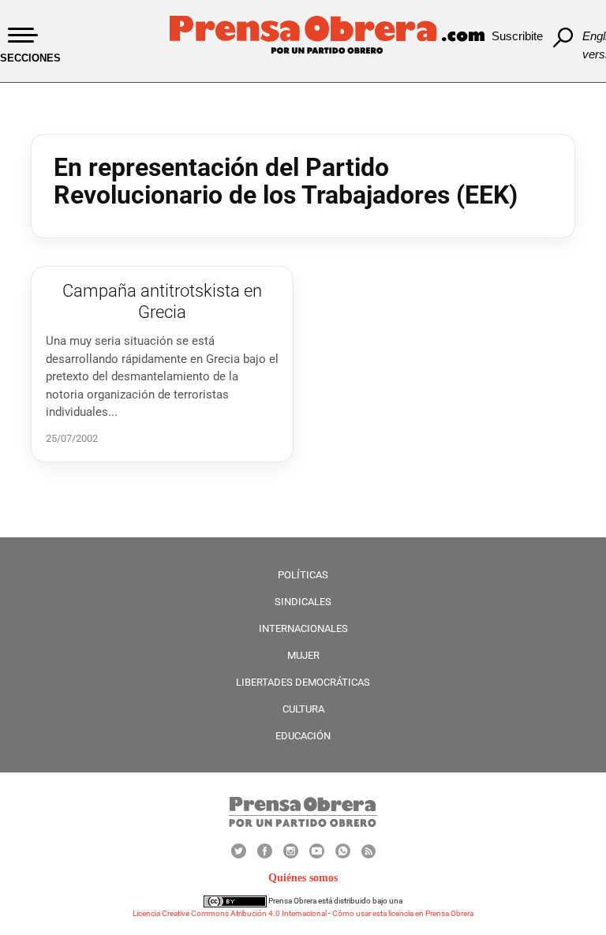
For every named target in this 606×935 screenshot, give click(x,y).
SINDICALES (303, 602)
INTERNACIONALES (303, 628)
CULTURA (303, 709)
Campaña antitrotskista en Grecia (162, 301)
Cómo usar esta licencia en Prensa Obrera (402, 913)
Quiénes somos (303, 878)
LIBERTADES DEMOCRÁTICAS (303, 682)
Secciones (30, 58)
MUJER (303, 655)
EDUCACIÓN (303, 736)
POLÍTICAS (303, 575)
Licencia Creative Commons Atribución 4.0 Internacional (230, 913)
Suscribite (517, 36)
